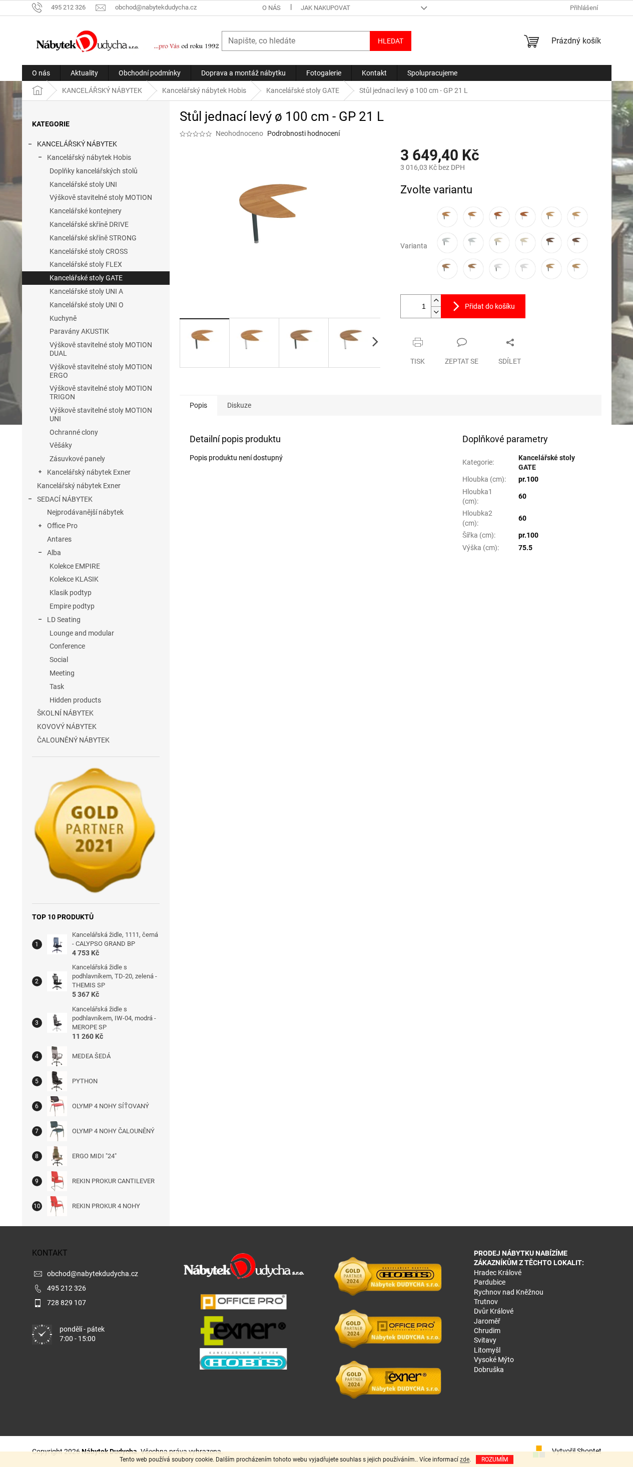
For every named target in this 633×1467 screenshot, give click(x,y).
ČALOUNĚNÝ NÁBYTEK (73, 740)
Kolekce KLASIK (74, 579)
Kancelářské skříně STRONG (93, 238)
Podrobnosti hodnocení (303, 133)
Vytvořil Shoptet (576, 1451)
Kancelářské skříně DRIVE (89, 224)
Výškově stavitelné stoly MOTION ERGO (101, 371)
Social (59, 660)
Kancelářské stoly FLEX (86, 264)
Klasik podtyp (71, 593)
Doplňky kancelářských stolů (94, 171)
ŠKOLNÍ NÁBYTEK (65, 713)
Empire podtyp (72, 606)
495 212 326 (66, 1288)
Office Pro (62, 526)
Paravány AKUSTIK (79, 331)
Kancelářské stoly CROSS (89, 251)
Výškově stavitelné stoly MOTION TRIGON (101, 392)
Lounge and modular (82, 633)
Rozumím (494, 1459)
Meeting (62, 673)
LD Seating (64, 620)
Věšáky (61, 445)
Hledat (390, 41)
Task (57, 687)
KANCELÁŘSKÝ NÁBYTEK (77, 144)
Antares (59, 539)
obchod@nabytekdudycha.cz (92, 1274)
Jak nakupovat (325, 7)
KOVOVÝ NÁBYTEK (67, 727)
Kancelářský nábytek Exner (89, 472)
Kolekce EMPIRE (75, 566)
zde (464, 1459)
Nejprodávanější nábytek (85, 512)
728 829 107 (66, 1303)
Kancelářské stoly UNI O (87, 305)
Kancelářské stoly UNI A (86, 291)
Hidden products (75, 700)
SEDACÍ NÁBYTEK (65, 499)
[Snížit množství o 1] (436, 312)
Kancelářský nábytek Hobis (89, 157)
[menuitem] (41, 73)
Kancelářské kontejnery (86, 211)
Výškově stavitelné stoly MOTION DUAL (101, 349)
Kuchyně (63, 318)
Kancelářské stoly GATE (86, 278)
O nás (271, 7)
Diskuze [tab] (239, 405)
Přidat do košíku (490, 306)
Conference (67, 646)
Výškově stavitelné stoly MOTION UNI (101, 414)
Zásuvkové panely (77, 459)
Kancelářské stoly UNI (83, 184)
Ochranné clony (74, 432)
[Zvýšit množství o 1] (436, 300)
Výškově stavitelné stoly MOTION (101, 197)
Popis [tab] (198, 405)
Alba (54, 553)
